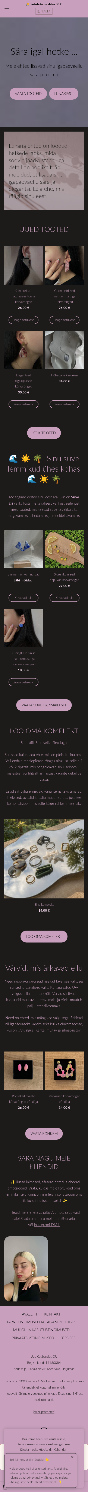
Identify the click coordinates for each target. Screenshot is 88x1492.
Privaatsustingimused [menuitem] (33, 1338)
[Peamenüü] (7, 8)
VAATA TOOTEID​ (28, 93)
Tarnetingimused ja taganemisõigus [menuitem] (41, 1322)
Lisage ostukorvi (23, 320)
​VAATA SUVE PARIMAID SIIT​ (44, 705)
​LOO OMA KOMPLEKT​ (44, 936)
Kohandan (60, 1449)
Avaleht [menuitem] (30, 1314)
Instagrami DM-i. (47, 1224)
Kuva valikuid (23, 598)
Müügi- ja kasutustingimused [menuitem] (41, 1329)
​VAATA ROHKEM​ (44, 1133)
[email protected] (44, 1412)
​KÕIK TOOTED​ (44, 432)
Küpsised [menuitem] (68, 1338)
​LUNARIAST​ (63, 93)
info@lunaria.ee (67, 1218)
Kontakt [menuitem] (52, 1314)
